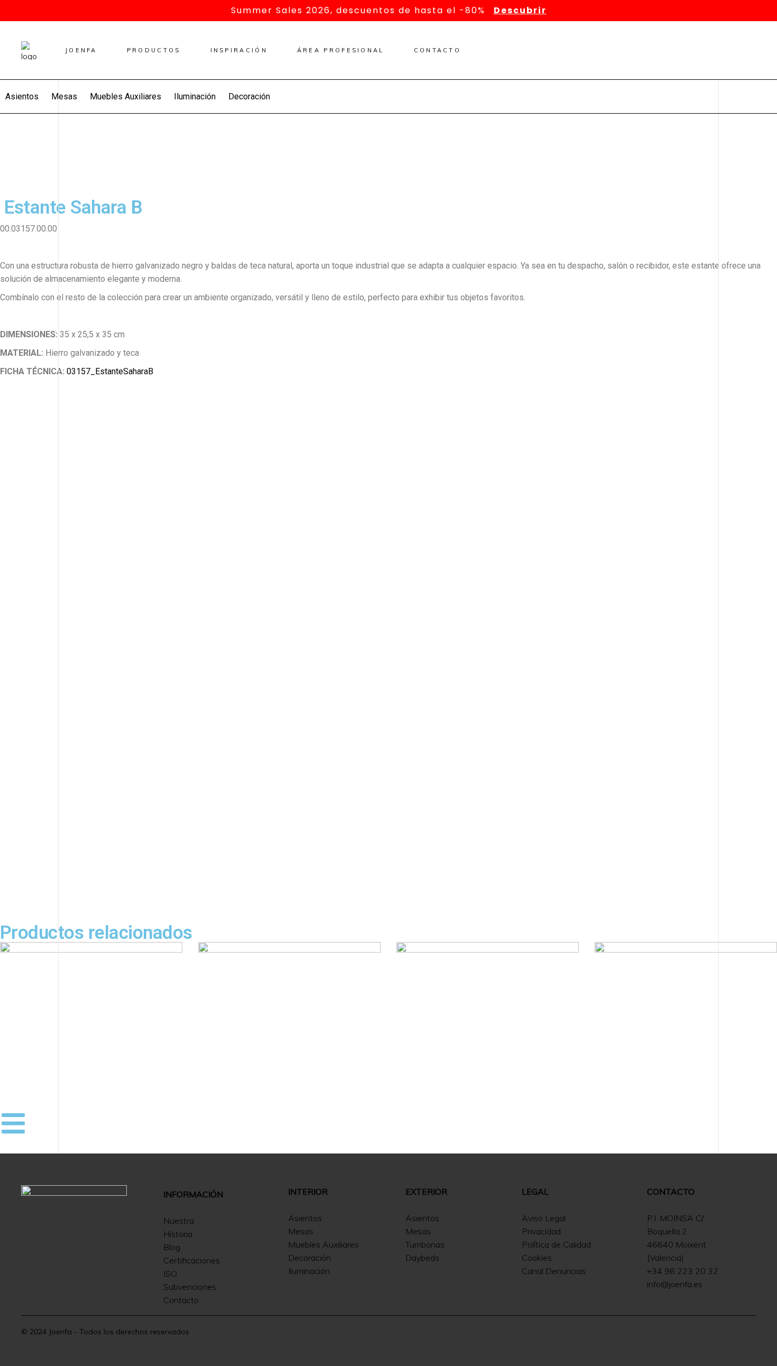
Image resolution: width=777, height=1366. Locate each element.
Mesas (64, 96)
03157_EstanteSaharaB (110, 371)
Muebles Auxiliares (125, 96)
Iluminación (195, 96)
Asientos (22, 96)
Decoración (249, 96)
